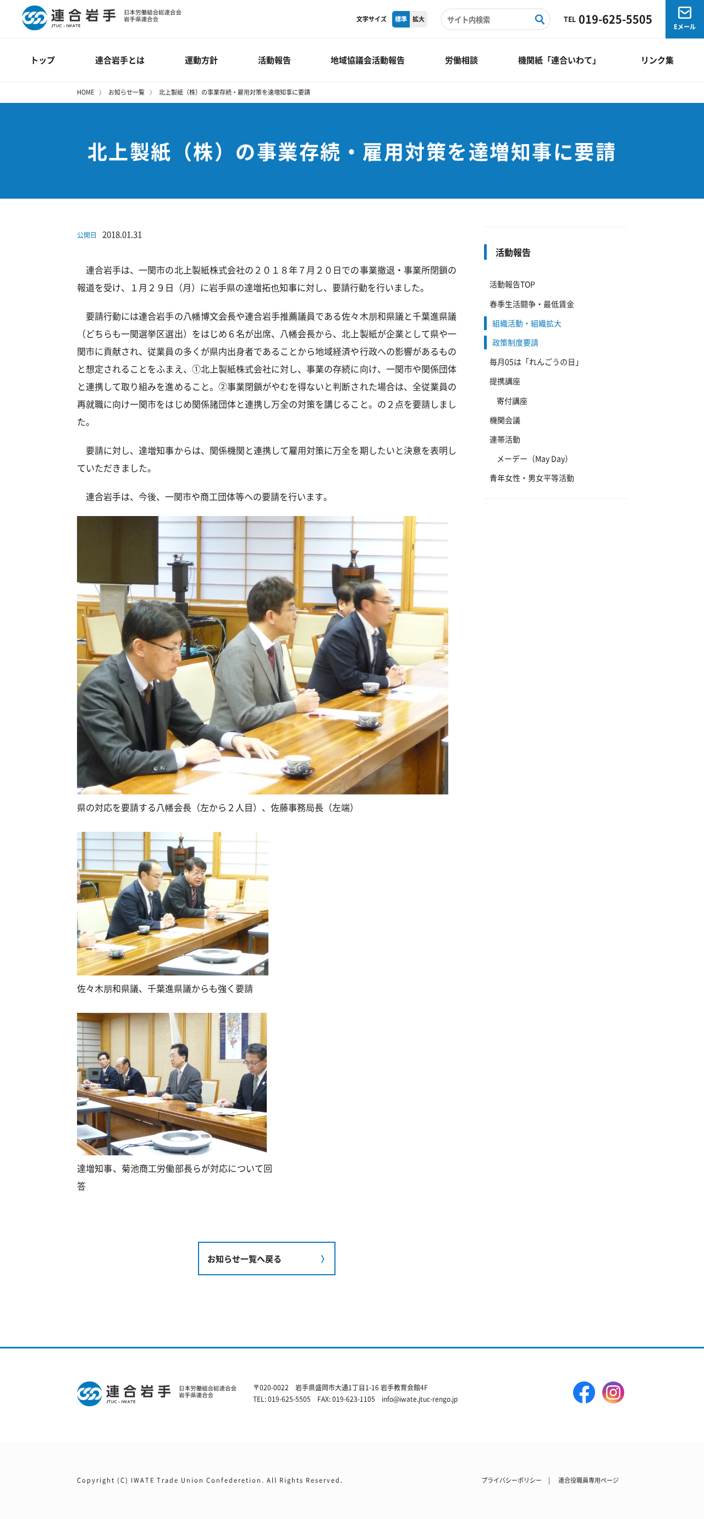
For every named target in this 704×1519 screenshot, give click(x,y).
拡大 (419, 18)
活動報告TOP (512, 283)
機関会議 (505, 419)
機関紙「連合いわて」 (559, 59)
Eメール (685, 26)
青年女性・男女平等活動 (532, 477)
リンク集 (657, 59)
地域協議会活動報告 (368, 59)
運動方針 (201, 59)
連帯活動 (505, 439)
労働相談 (461, 59)
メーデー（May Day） (535, 458)
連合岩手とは (120, 59)
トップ (42, 59)
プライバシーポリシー (511, 1480)
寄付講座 (512, 400)
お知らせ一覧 (126, 91)
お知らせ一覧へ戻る (244, 1258)
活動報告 (274, 59)
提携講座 (505, 380)
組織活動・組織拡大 (527, 322)
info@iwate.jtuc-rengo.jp (420, 1398)
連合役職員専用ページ (588, 1480)
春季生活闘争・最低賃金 (532, 303)
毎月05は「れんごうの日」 (536, 361)
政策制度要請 (515, 342)
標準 (401, 18)
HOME (85, 91)
